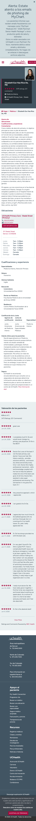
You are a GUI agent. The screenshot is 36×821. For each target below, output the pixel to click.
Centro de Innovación (17, 773)
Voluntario (13, 767)
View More (18, 620)
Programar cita (15, 697)
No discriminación (16, 776)
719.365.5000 (16, 665)
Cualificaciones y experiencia (11, 124)
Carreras (13, 764)
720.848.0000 (17, 648)
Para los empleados (16, 746)
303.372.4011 (8, 223)
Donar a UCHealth (16, 770)
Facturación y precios (17, 717)
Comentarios (5, 126)
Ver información (10, 226)
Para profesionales (16, 749)
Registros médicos (16, 732)
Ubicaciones (5, 121)
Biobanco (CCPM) (16, 779)
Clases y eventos (16, 735)
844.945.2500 (17, 677)
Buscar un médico (16, 700)
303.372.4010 (9, 220)
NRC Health (30, 624)
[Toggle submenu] (3, 62)
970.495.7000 (17, 657)
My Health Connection (18, 694)
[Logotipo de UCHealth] (15, 638)
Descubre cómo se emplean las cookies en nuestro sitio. (18, 809)
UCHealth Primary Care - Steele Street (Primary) (17, 217)
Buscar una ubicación (17, 703)
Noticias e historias (16, 752)
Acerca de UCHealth (17, 761)
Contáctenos (14, 782)
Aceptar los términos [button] (18, 813)
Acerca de (5, 119)
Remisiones (14, 738)
